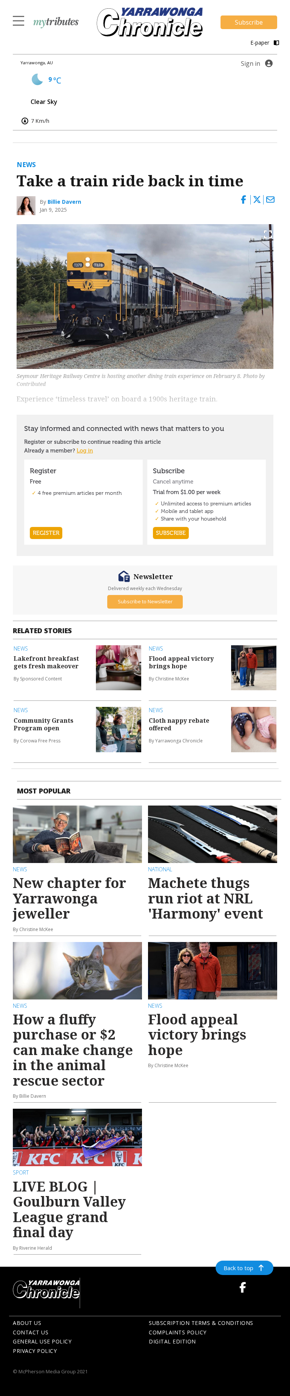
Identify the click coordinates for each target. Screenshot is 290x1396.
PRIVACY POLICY (35, 1350)
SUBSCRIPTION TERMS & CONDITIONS (201, 1322)
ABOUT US (27, 1322)
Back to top (238, 1268)
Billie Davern (64, 201)
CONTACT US (30, 1332)
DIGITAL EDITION (172, 1341)
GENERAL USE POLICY (42, 1341)
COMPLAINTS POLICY (178, 1332)
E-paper (260, 42)
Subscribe (249, 22)
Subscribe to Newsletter (145, 601)
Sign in (250, 63)
